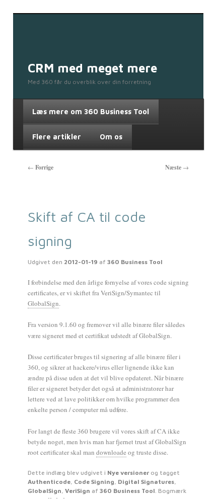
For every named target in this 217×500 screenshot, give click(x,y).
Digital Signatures (146, 481)
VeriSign (77, 490)
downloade (111, 452)
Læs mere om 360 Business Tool (90, 111)
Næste (177, 167)
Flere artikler (56, 136)
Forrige (40, 167)
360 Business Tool (135, 262)
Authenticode (49, 481)
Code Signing (94, 481)
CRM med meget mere (92, 68)
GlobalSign (43, 303)
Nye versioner (128, 472)
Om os (111, 136)
